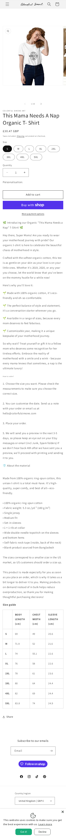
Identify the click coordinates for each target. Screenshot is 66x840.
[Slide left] (25, 104)
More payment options (33, 213)
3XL (9, 157)
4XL (22, 157)
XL (40, 148)
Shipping (20, 136)
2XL (54, 148)
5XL (36, 157)
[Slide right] (41, 104)
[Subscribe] (51, 751)
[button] (7, 4)
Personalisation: (13, 182)
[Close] (63, 812)
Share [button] (9, 716)
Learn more (45, 824)
